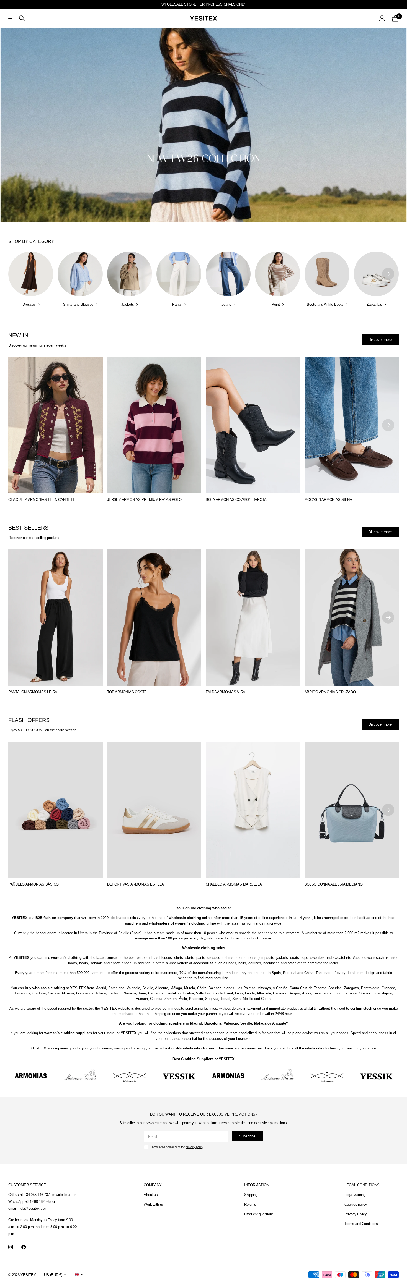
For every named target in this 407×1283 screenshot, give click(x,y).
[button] (388, 274)
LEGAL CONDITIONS (362, 1185)
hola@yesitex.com (33, 1208)
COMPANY (153, 1185)
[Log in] (382, 18)
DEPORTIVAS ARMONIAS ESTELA (135, 884)
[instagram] (10, 1247)
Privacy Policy (355, 1214)
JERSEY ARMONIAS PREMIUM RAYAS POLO (144, 500)
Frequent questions (259, 1214)
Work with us (154, 1204)
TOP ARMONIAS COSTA (127, 692)
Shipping (250, 1195)
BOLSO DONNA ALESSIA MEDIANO (334, 884)
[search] (22, 18)
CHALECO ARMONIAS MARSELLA (234, 884)
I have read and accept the (177, 1147)
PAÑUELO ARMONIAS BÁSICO (33, 884)
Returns (250, 1204)
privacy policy (195, 1147)
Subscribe (247, 1136)
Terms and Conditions (361, 1224)
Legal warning (354, 1195)
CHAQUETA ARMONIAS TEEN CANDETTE (42, 500)
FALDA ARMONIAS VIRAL (226, 692)
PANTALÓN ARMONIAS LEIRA (32, 692)
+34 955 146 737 (37, 1195)
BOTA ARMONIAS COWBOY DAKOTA (236, 500)
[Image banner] (203, 125)
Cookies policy (355, 1204)
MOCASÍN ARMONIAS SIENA (328, 500)
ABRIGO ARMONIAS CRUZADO (330, 692)
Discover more (380, 339)
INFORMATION (256, 1185)
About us (151, 1195)
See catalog (11, 18)
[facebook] (23, 1247)
